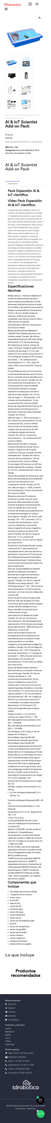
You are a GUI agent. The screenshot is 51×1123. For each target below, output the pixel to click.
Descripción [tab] (13, 184)
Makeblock (27, 115)
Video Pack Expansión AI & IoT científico (25, 203)
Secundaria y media (22, 153)
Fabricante (16, 115)
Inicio (7, 115)
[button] (37, 4)
